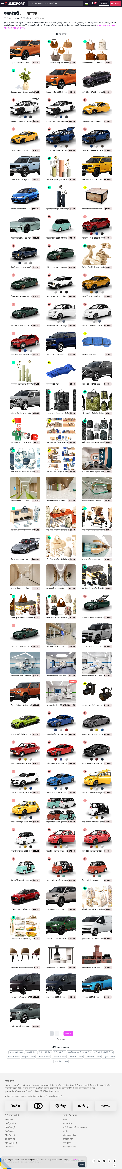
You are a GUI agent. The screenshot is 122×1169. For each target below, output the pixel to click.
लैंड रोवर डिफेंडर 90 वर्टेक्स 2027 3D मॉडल (96, 647)
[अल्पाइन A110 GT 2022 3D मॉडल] (97, 721)
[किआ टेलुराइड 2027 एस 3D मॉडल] (25, 254)
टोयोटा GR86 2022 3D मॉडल (56, 763)
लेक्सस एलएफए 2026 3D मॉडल (21, 238)
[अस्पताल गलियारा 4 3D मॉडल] (97, 488)
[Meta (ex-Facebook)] (109, 1161)
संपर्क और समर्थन (70, 1115)
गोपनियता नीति (68, 1139)
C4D (10, 28)
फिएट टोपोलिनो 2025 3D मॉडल (56, 238)
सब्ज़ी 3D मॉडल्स (14, 1057)
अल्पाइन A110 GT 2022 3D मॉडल (93, 734)
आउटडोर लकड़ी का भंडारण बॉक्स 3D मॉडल (95, 209)
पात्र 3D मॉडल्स (32, 1052)
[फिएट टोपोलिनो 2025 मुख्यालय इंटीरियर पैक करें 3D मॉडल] (61, 809)
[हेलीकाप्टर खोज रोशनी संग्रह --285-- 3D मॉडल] (97, 692)
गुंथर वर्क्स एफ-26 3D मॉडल (19, 559)
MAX (99, 25)
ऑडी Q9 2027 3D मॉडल (54, 355)
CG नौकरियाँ (9, 1147)
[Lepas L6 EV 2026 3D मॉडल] (61, 79)
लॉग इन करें (104, 3)
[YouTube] (114, 1166)
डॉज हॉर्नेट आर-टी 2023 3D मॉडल (93, 238)
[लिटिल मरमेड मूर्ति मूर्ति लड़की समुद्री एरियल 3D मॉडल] (97, 254)
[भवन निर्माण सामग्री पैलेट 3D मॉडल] (61, 429)
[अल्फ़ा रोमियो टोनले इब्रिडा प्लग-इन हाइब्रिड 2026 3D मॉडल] (25, 780)
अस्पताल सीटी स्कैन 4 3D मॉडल (21, 676)
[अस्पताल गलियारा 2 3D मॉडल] (25, 575)
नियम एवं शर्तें (67, 1143)
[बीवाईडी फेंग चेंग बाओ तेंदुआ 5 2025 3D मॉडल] (25, 167)
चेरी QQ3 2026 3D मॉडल (55, 909)
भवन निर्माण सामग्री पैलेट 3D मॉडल (57, 442)
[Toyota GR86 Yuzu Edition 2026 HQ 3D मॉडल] (97, 108)
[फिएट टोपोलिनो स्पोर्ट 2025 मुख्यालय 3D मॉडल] (97, 809)
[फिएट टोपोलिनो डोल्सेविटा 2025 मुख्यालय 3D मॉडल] (25, 867)
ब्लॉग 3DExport (11, 1143)
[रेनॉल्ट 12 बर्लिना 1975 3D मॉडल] (25, 750)
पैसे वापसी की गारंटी (69, 1147)
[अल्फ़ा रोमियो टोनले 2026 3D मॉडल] (25, 342)
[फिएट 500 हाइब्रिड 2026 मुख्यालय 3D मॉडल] (97, 780)
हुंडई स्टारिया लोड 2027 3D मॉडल (93, 939)
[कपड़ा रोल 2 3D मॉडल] (97, 342)
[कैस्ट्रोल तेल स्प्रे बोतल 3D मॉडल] (25, 429)
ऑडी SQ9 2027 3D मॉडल (91, 384)
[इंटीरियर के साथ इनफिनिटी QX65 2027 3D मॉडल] (25, 896)
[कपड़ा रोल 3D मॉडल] (61, 371)
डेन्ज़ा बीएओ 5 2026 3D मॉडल (92, 179)
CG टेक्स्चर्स (9, 1131)
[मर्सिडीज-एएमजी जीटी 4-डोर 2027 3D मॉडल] (25, 721)
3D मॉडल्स (9, 1119)
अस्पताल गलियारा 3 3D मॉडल (91, 559)
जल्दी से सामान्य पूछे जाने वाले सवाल (75, 1127)
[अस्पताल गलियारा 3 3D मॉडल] (97, 546)
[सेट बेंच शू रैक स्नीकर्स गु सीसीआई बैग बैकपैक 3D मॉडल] (25, 604)
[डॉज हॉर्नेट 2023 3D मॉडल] (97, 283)
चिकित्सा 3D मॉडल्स (59, 1057)
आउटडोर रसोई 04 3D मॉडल (55, 968)
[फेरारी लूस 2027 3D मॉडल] (97, 984)
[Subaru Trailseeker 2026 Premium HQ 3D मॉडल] (25, 108)
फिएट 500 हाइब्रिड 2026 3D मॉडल (23, 822)
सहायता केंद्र (67, 1123)
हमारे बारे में (9, 1081)
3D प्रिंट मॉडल (10, 1123)
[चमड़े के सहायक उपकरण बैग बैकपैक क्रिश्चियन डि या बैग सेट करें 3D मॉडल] (97, 429)
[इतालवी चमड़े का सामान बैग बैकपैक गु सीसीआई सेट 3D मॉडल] (61, 604)
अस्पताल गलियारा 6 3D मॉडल (20, 501)
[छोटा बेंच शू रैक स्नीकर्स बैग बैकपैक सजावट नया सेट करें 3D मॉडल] (25, 517)
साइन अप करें (115, 3)
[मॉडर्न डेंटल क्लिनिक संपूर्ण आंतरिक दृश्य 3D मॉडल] (97, 458)
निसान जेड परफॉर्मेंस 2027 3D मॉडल (22, 326)
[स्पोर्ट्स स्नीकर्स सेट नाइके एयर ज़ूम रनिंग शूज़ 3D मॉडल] (25, 925)
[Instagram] (93, 1161)
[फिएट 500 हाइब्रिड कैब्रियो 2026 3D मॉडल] (97, 838)
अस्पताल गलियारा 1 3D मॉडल (55, 588)
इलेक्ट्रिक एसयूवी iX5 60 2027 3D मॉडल (24, 1026)
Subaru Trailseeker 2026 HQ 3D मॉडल (60, 150)
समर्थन (65, 1119)
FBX (108, 25)
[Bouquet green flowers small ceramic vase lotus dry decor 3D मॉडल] (25, 79)
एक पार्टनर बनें (10, 1139)
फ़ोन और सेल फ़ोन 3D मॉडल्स (104, 1052)
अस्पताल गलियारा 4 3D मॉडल (91, 501)
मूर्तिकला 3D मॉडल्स (17, 1052)
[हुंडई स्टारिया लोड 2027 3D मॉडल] (97, 925)
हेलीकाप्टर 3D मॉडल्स (76, 1057)
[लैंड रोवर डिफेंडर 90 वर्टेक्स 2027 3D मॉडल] (97, 634)
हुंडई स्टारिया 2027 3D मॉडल (55, 997)
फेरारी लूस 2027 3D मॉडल (90, 997)
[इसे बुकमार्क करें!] (37, 58)
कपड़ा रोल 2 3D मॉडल (89, 355)
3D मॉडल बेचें (10, 1135)
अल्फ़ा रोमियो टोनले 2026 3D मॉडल (22, 355)
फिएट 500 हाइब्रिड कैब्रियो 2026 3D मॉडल (96, 851)
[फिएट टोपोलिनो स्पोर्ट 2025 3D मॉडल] (25, 838)
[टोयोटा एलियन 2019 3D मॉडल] (97, 750)
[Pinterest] (104, 1161)
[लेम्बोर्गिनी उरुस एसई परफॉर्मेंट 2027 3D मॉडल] (61, 925)
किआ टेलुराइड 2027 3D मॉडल (56, 296)
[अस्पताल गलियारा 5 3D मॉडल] (61, 488)
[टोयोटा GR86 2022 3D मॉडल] (61, 750)
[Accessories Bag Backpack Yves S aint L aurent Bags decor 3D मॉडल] (61, 50)
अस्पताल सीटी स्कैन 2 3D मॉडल (92, 676)
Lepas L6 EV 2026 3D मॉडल (56, 92)
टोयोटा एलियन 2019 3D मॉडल (92, 763)
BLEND (16, 28)
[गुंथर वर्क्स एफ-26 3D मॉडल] (25, 546)
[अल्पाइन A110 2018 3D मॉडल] (61, 780)
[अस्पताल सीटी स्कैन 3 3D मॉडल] (61, 663)
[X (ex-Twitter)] (99, 1161)
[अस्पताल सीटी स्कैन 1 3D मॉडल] (61, 692)
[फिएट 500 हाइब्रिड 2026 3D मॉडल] (25, 809)
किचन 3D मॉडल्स (46, 1052)
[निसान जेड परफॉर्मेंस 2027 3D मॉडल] (25, 312)
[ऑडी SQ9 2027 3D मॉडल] (97, 371)
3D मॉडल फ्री (10, 1127)
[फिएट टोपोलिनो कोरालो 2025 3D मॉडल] (97, 867)
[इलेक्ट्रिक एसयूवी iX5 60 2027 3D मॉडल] (25, 1013)
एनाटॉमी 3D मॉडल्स (62, 1061)
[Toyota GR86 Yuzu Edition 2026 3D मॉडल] (25, 137)
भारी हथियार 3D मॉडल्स (93, 1057)
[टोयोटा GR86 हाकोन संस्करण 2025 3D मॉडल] (25, 283)
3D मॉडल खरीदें (12, 1115)
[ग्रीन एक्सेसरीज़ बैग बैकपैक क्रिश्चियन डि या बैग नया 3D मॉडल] (97, 400)
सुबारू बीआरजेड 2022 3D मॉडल (56, 734)
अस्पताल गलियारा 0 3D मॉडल (55, 647)
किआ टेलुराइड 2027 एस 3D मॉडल (22, 267)
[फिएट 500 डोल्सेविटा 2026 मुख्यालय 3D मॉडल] (61, 312)
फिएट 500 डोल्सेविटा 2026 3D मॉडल (94, 326)
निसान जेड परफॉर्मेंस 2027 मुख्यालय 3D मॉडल (96, 617)
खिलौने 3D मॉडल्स (44, 1057)
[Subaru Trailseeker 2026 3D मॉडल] (97, 137)
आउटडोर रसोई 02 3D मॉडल (91, 968)
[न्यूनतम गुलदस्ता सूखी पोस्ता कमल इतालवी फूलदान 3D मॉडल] (61, 196)
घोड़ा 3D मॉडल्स (60, 1052)
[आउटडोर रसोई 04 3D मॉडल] (61, 955)
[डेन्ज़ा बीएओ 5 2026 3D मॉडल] (97, 167)
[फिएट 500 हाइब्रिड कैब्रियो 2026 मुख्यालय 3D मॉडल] (61, 838)
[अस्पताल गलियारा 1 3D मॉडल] (61, 575)
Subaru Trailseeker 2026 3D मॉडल (95, 150)
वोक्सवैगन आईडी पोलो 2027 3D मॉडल (23, 209)
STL (5, 28)
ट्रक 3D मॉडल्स (109, 1057)
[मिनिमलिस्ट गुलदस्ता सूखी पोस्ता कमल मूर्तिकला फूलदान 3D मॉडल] (61, 167)
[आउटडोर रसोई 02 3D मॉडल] (97, 955)
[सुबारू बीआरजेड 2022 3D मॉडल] (61, 721)
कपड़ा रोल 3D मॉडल (52, 384)
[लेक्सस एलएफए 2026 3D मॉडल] (25, 225)
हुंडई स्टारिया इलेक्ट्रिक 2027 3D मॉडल (23, 997)
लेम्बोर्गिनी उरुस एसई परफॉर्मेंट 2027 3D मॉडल (60, 939)
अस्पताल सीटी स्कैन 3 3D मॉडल (56, 676)
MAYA (22, 28)
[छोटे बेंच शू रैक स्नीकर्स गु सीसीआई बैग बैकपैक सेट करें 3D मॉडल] (97, 575)
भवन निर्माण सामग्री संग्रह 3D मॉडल (57, 471)
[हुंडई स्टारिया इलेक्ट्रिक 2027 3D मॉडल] (25, 984)
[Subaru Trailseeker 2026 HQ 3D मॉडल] (61, 137)
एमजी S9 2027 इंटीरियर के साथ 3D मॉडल (95, 92)
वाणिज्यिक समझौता (69, 1135)
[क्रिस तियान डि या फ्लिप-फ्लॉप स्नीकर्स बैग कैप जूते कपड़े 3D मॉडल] (25, 458)
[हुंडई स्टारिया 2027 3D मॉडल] (61, 984)
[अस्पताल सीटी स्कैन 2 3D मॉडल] (97, 663)
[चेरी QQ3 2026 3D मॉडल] (61, 896)
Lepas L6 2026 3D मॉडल (20, 63)
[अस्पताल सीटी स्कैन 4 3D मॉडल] (25, 663)
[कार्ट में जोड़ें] (32, 58)
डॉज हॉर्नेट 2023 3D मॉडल (91, 296)
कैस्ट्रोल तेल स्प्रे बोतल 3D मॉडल (21, 442)
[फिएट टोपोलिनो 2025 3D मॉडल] (61, 225)
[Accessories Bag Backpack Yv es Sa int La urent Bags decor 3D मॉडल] (97, 50)
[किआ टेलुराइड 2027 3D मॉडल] (61, 283)
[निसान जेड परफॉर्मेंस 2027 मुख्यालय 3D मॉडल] (97, 604)
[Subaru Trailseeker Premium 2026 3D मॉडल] (61, 108)
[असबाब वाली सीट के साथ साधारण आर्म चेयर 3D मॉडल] (25, 955)
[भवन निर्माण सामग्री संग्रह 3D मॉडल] (61, 458)
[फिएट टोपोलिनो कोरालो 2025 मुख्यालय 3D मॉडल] (61, 867)
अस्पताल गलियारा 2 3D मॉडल (20, 588)
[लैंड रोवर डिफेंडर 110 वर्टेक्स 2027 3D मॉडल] (25, 692)
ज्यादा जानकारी (75, 1159)
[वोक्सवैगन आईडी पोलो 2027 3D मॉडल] (25, 196)
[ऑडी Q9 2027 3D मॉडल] (61, 342)
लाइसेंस (65, 1131)
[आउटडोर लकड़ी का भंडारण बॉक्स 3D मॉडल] (97, 196)
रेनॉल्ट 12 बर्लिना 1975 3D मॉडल (21, 763)
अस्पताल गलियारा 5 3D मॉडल (55, 501)
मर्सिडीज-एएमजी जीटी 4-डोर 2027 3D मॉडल (25, 734)
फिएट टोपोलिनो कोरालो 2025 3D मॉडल (94, 880)
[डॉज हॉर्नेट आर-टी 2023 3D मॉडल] (97, 225)
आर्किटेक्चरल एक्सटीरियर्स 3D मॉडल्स (80, 1052)
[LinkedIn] (114, 1161)
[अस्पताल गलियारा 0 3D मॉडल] (61, 634)
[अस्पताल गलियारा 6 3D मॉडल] (25, 488)
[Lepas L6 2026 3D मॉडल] (25, 50)
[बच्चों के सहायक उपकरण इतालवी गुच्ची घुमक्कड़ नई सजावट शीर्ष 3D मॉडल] (97, 517)
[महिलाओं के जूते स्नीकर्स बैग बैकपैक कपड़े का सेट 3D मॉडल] (97, 896)
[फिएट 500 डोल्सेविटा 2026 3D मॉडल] (97, 312)
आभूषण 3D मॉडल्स (29, 1057)
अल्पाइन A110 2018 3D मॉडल (56, 793)
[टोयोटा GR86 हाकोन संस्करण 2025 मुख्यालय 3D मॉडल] (61, 254)
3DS (113, 25)
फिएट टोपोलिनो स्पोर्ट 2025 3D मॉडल (22, 851)
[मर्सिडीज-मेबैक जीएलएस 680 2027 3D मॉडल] (25, 400)
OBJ (104, 25)
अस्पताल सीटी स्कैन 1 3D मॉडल (56, 705)
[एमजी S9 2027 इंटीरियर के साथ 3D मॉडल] (97, 79)
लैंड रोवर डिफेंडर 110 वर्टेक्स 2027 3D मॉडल (25, 705)
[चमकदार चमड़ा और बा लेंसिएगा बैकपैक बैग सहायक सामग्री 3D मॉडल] (61, 400)
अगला (67, 1033)
